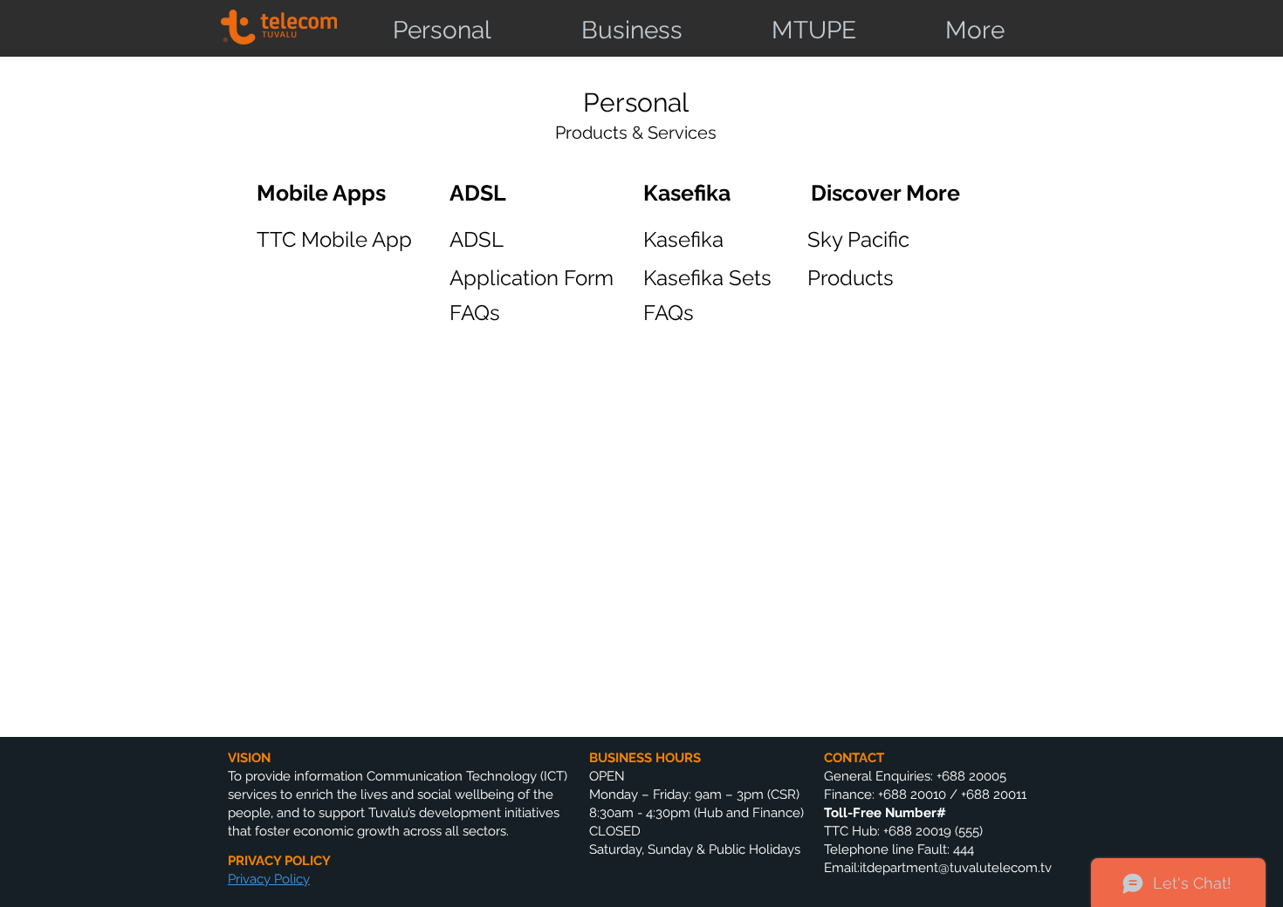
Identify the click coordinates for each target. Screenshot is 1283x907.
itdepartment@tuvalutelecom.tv (956, 868)
